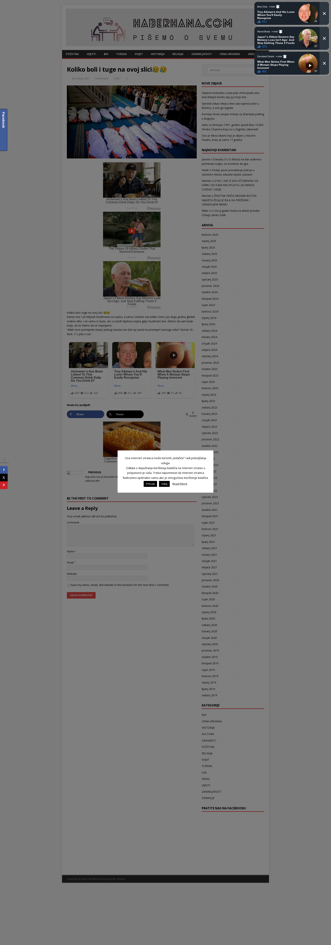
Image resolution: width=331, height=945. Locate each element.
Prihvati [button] (150, 484)
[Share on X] (4, 477)
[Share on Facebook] (4, 470)
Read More (179, 484)
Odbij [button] (164, 484)
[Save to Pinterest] (4, 485)
